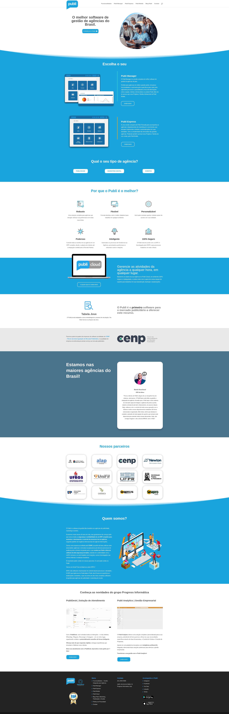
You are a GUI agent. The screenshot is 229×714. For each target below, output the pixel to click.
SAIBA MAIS (127, 103)
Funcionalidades (106, 3)
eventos (148, 171)
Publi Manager (118, 3)
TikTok (145, 692)
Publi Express (129, 3)
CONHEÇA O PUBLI (89, 31)
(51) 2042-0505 (121, 681)
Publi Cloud (96, 694)
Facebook (146, 683)
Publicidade (80, 171)
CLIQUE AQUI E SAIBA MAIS (89, 284)
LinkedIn (146, 689)
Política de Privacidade (99, 701)
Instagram (147, 681)
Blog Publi (149, 3)
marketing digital (114, 171)
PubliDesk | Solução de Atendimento (85, 600)
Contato (156, 3)
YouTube (146, 686)
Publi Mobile (139, 3)
